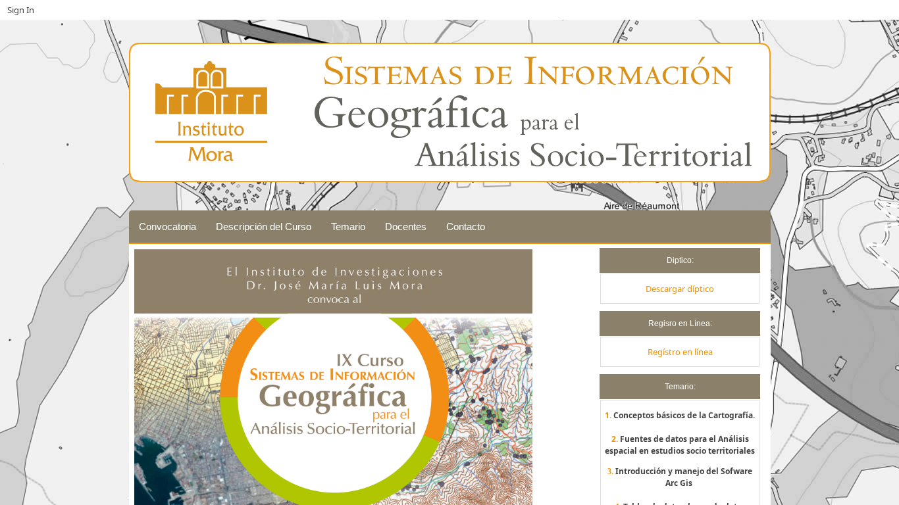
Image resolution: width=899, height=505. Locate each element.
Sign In (20, 10)
